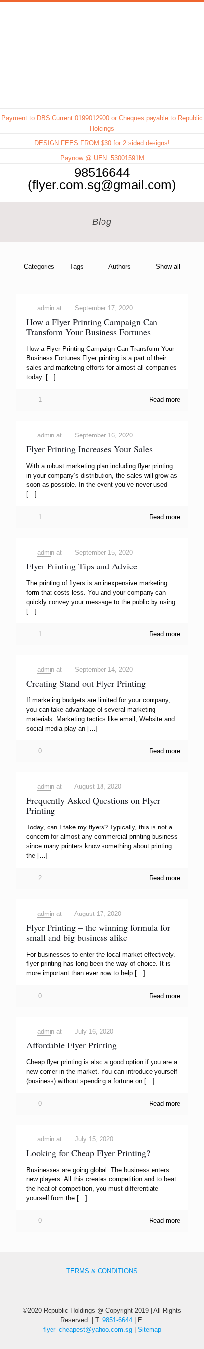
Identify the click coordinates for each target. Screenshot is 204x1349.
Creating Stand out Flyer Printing (86, 683)
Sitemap (149, 1329)
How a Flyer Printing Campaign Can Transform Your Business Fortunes (91, 327)
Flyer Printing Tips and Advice (81, 566)
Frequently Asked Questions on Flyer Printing (93, 805)
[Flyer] (102, 26)
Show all (168, 266)
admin (45, 308)
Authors (119, 266)
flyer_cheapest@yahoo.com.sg (87, 1329)
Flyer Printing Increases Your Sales (89, 449)
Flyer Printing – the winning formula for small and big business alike (98, 932)
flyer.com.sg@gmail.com (102, 184)
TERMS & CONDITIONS (102, 1271)
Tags (77, 266)
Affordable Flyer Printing (71, 1045)
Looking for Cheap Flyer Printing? (88, 1153)
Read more (164, 399)
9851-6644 (117, 1320)
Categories (39, 266)
